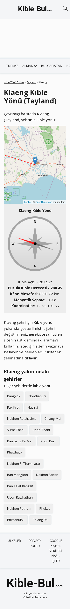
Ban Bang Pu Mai (19, 441)
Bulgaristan (51, 66)
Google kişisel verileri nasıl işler (55, 551)
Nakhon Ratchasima (21, 418)
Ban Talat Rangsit (20, 486)
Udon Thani (41, 430)
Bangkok (13, 396)
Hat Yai (33, 407)
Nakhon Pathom (19, 508)
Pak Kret (13, 407)
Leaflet (27, 202)
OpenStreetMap (43, 202)
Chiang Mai (53, 418)
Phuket (44, 508)
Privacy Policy (35, 543)
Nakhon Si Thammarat (23, 463)
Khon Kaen (48, 441)
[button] (35, 161)
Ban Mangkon (17, 475)
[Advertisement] (35, 38)
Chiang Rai (40, 520)
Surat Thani (15, 430)
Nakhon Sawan (47, 475)
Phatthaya (14, 452)
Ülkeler (14, 541)
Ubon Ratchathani (20, 497)
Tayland (31, 82)
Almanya (29, 66)
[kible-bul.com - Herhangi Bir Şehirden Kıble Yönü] (35, 9)
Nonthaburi (37, 396)
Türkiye (12, 66)
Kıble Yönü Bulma (14, 82)
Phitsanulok (15, 520)
